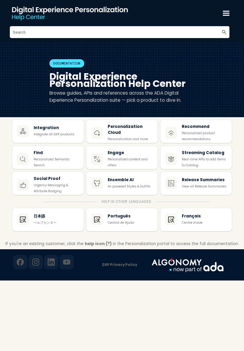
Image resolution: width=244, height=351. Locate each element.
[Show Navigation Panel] (226, 13)
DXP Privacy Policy (119, 264)
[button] (224, 32)
